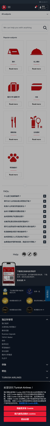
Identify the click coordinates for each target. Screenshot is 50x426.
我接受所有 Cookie (25, 408)
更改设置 (25, 419)
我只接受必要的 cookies (25, 414)
